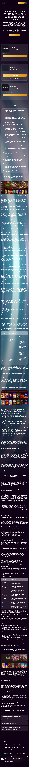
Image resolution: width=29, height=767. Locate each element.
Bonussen (7, 747)
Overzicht (21, 744)
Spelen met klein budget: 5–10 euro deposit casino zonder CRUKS (15, 121)
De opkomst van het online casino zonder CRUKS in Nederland (15, 111)
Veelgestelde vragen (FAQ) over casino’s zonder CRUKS (14, 170)
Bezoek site (15, 55)
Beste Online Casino (14, 749)
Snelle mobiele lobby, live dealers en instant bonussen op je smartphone (15, 167)
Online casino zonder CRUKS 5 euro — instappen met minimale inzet (14, 125)
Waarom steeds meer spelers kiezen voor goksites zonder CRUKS (14, 114)
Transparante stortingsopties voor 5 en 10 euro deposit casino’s (15, 156)
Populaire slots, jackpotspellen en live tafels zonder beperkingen (15, 135)
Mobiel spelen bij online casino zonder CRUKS (14, 163)
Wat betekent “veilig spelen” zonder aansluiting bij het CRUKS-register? (13, 160)
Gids (11, 744)
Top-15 (22, 747)
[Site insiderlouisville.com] (5, 3)
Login (15, 2)
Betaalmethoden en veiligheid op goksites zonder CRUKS (15, 153)
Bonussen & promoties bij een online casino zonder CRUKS (15, 142)
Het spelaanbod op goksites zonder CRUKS (15, 131)
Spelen (14, 34)
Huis (6, 744)
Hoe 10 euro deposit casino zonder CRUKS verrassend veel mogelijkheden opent (15, 138)
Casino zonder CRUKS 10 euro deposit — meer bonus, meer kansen (14, 129)
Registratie (21, 2)
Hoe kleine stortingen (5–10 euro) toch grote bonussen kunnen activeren (15, 149)
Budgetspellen (15, 747)
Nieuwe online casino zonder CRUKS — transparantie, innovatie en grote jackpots (15, 118)
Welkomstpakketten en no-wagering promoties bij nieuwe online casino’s (13, 145)
